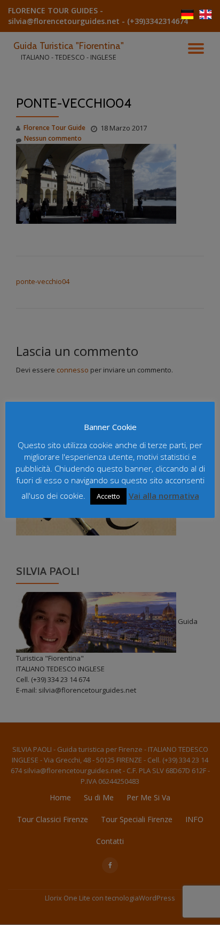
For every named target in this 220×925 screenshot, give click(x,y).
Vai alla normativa (164, 495)
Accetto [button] (108, 496)
